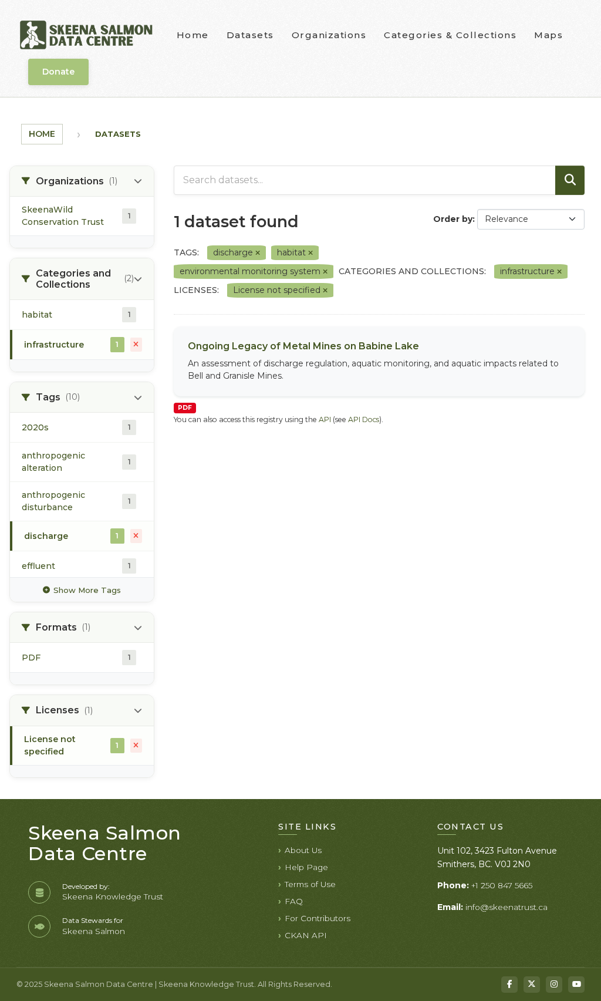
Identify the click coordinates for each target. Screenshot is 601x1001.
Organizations (329, 35)
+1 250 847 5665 (501, 885)
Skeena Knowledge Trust (112, 896)
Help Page (306, 867)
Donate (58, 71)
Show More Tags (87, 590)
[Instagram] (554, 984)
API (325, 419)
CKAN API (306, 935)
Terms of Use (310, 884)
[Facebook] (509, 984)
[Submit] (570, 180)
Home (193, 35)
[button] (82, 181)
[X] (532, 984)
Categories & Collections (450, 35)
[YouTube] (576, 984)
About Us (303, 850)
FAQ (294, 901)
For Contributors (317, 918)
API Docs (363, 419)
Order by (452, 219)
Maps (548, 35)
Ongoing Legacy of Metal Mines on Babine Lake (303, 346)
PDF (185, 408)
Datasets (250, 35)
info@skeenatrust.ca (506, 907)
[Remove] (257, 253)
